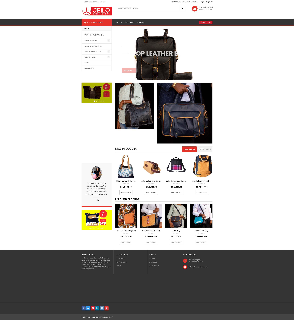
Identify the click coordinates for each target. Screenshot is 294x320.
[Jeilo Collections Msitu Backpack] (201, 166)
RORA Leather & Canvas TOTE (128, 181)
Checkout (186, 2)
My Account (175, 2)
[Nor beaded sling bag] (151, 216)
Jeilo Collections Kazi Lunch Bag (179, 181)
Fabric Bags (189, 149)
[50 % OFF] (97, 220)
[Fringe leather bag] (134, 106)
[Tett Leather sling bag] (126, 216)
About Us (195, 2)
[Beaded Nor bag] (201, 216)
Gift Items (120, 259)
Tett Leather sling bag (126, 230)
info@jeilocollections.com (198, 267)
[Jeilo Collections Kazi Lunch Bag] (176, 166)
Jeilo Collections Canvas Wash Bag (156, 181)
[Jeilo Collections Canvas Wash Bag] (151, 166)
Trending (141, 22)
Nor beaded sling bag (151, 230)
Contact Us (129, 22)
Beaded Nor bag (201, 230)
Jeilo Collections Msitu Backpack (205, 181)
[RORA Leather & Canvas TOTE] (126, 166)
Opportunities (206, 22)
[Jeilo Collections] (97, 11)
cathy (97, 200)
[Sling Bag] (176, 216)
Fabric (119, 266)
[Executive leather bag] (184, 113)
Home (153, 259)
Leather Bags (205, 149)
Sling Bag (176, 230)
